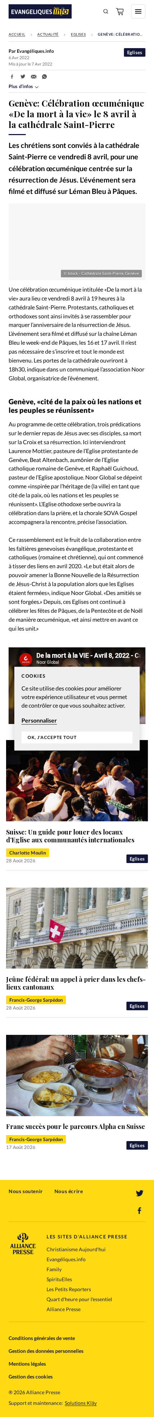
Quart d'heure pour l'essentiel (79, 1299)
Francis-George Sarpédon (36, 1000)
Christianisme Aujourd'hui (76, 1249)
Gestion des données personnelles (46, 1351)
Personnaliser (39, 720)
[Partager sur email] (33, 76)
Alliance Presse (64, 1309)
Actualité (47, 34)
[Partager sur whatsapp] (44, 76)
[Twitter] (139, 1193)
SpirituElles (59, 1279)
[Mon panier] (120, 11)
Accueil (17, 34)
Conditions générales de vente (42, 1338)
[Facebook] (139, 1210)
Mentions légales (27, 1364)
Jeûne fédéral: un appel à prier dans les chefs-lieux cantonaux (76, 983)
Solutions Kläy (81, 1403)
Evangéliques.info (66, 1259)
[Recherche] (106, 11)
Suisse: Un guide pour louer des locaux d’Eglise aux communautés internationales (70, 836)
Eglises (78, 34)
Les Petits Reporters (69, 1289)
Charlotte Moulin (27, 853)
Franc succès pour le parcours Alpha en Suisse (75, 1126)
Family (54, 1269)
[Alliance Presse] (23, 1252)
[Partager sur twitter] (23, 76)
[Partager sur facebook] (12, 76)
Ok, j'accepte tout (52, 737)
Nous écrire (68, 1191)
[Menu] (138, 11)
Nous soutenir (26, 1191)
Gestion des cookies (31, 1377)
